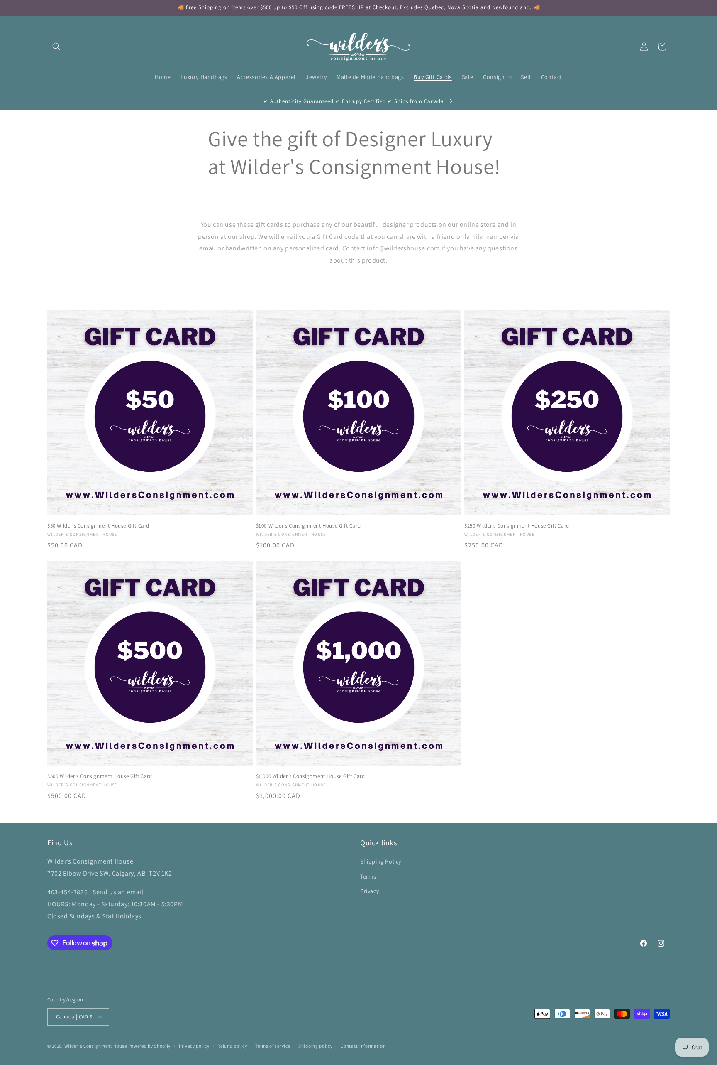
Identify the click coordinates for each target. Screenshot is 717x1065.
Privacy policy (194, 1046)
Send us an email (118, 892)
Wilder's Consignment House (95, 1046)
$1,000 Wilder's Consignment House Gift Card (310, 776)
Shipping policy (315, 1046)
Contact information (363, 1046)
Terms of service (272, 1046)
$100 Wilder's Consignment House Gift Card (308, 526)
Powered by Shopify (149, 1046)
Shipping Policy (380, 861)
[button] (56, 46)
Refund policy (232, 1046)
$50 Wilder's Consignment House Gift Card (98, 526)
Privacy (369, 891)
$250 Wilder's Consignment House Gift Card (516, 526)
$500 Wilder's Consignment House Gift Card (99, 776)
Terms (368, 876)
